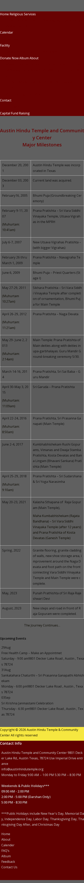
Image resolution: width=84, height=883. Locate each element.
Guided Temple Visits (42, 51)
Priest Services (16, 20)
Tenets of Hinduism (43, 64)
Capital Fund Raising (15, 113)
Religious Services (23, 14)
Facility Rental (16, 51)
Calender (7, 845)
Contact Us (9, 867)
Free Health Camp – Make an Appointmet (31, 653)
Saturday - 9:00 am (14, 658)
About (33, 58)
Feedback (13, 106)
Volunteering (15, 94)
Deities (23, 64)
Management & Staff (25, 70)
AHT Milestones (23, 82)
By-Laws (47, 70)
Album (24, 58)
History (41, 82)
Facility (5, 45)
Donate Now (9, 58)
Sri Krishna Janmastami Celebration (27, 703)
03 (5, 697)
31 (6, 670)
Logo (58, 70)
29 (6, 647)
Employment (35, 94)
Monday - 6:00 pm (14, 686)
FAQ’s (5, 850)
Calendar (6, 32)
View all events (16, 26)
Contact (5, 100)
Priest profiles (38, 20)
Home (4, 14)
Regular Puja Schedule (65, 20)
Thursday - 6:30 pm (15, 709)
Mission (11, 64)
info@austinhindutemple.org (22, 769)
